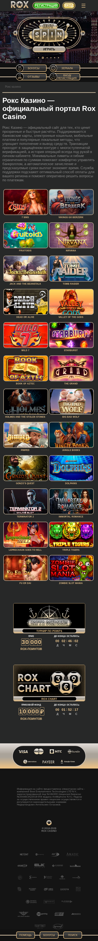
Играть (49, 49)
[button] (38, 57)
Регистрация (46, 5)
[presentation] (15, 33)
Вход (68, 5)
